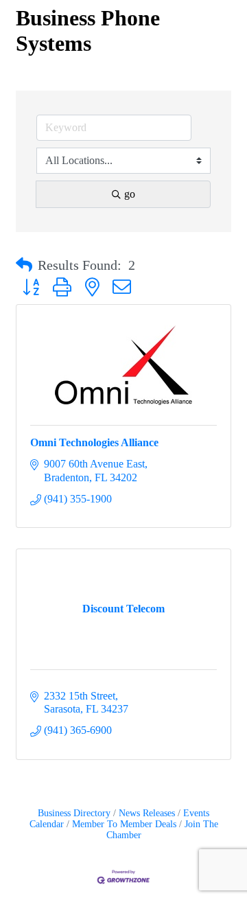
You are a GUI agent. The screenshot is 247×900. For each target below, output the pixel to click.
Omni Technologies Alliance (94, 442)
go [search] (129, 194)
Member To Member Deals (124, 824)
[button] (24, 265)
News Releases (147, 813)
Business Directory (74, 813)
